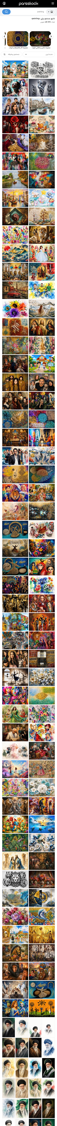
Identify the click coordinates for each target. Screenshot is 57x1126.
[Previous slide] (51, 36)
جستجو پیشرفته (13, 54)
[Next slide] (5, 36)
